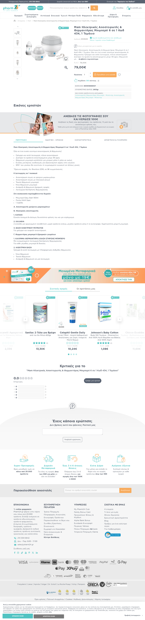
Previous (17, 27)
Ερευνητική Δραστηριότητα (116, 518)
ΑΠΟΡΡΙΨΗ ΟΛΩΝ (49, 616)
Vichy (74, 584)
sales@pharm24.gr (26, 544)
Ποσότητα (78, 75)
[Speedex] (68, 576)
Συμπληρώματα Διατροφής (31, 16)
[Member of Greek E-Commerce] (93, 584)
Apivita (37, 584)
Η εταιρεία (108, 509)
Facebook (15, 553)
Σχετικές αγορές (58, 289)
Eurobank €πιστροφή (83, 523)
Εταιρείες (126, 16)
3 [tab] (74, 354)
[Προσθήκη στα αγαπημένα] (119, 75)
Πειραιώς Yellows (81, 526)
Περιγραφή (21, 140)
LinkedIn (37, 553)
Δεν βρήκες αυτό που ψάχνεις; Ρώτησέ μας (72, 425)
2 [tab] (71, 354)
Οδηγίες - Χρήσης (54, 140)
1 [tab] (69, 354)
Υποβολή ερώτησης (72, 439)
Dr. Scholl (52, 584)
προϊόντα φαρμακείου (23, 522)
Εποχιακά (55, 16)
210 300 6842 (24, 538)
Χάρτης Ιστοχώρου (102, 599)
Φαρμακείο (87, 16)
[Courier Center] (88, 576)
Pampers (81, 584)
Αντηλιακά (45, 16)
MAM (24, 200)
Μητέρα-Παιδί (74, 16)
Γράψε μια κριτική (92, 381)
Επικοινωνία (49, 526)
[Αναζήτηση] (94, 8)
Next (17, 78)
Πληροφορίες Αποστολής (55, 515)
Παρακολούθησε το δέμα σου (57, 520)
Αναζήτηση (125, 490)
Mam (16, 147)
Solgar (44, 584)
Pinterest (29, 553)
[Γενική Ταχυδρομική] (57, 576)
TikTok (22, 553)
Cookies (69, 599)
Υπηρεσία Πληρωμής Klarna (86, 532)
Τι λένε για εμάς (111, 512)
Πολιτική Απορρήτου (55, 599)
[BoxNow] (78, 576)
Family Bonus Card (82, 512)
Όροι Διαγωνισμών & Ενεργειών (53, 533)
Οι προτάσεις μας (86, 289)
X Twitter (33, 553)
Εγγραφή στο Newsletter (54, 529)
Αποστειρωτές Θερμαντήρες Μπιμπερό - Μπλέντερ (94, 95)
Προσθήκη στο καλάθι (106, 75)
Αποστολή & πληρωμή (115, 140)
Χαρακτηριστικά (83, 140)
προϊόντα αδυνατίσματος (24, 519)
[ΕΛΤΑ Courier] (47, 576)
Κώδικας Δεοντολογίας (83, 599)
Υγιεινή (64, 16)
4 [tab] (76, 354)
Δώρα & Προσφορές (113, 16)
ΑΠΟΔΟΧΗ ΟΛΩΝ (17, 616)
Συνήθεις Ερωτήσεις (52, 523)
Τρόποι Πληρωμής (51, 512)
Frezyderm (21, 584)
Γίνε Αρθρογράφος (112, 529)
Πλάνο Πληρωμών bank (85, 529)
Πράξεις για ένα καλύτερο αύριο (115, 525)
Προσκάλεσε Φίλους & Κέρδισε (84, 516)
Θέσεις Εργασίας (111, 515)
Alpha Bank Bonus (82, 520)
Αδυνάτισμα (98, 16)
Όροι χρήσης (40, 599)
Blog (106, 521)
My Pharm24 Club (82, 509)
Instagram (18, 553)
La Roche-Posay (63, 584)
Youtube (25, 553)
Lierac (30, 584)
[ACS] (97, 576)
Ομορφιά (18, 16)
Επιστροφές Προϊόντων (54, 517)
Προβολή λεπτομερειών (132, 615)
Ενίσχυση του (121, 1)
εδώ (50, 612)
